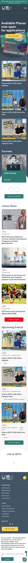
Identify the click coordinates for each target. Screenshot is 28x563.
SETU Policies (5, 493)
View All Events (14, 442)
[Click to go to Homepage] (7, 8)
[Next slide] (16, 49)
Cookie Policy (5, 516)
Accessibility (5, 513)
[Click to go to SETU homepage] (8, 477)
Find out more (13, 36)
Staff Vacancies (6, 490)
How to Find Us (6, 498)
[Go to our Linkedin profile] (6, 524)
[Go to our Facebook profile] (2, 524)
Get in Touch (10, 529)
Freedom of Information (8, 511)
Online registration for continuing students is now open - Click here (14, 2)
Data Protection (6, 506)
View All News (14, 319)
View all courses (14, 196)
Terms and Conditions (8, 508)
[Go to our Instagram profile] (4, 524)
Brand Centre (5, 495)
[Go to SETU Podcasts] (12, 524)
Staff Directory (6, 488)
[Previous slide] (11, 49)
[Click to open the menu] (25, 8)
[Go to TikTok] (10, 524)
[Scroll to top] (24, 477)
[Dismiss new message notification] (26, 552)
